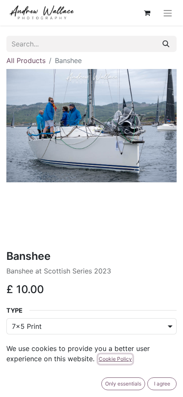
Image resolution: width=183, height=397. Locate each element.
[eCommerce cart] (146, 12)
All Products (26, 60)
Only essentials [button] (123, 383)
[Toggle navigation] (168, 12)
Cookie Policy (115, 359)
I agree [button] (162, 383)
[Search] (166, 44)
